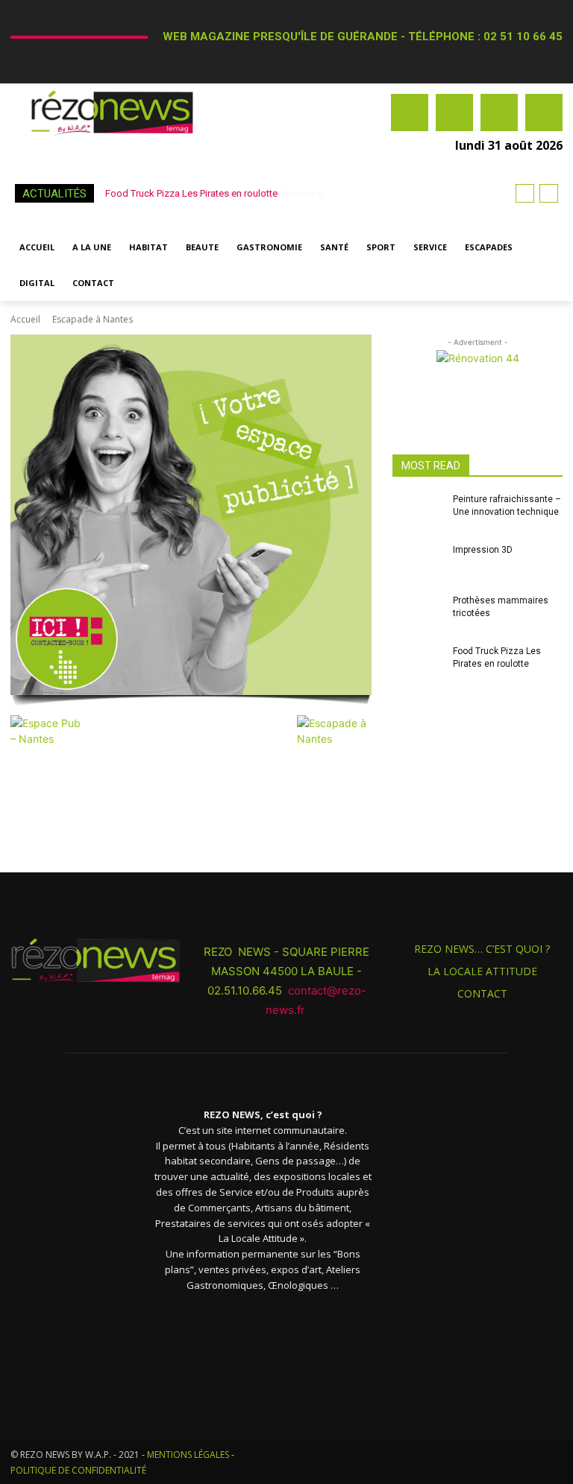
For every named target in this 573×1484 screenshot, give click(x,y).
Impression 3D (483, 550)
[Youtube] (544, 112)
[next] (548, 193)
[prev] (525, 193)
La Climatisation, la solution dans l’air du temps (211, 193)
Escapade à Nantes (92, 319)
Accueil (25, 319)
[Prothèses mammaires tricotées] (417, 615)
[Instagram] (454, 112)
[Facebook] (409, 112)
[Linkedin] (499, 112)
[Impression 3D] (417, 565)
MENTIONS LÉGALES (188, 1454)
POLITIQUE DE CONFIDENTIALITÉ (78, 1470)
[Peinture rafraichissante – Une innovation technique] (417, 514)
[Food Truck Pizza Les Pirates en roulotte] (417, 666)
